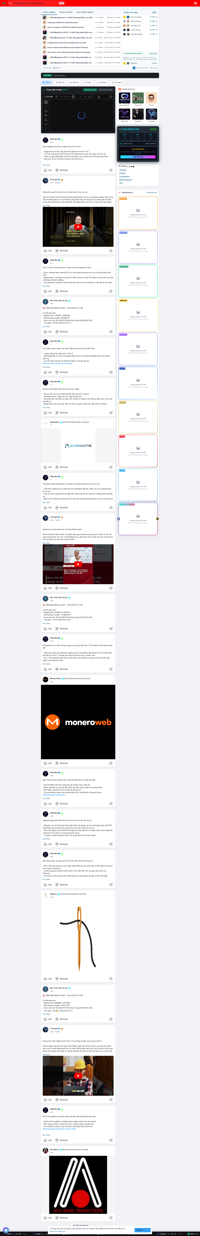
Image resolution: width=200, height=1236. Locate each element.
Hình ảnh (75, 82)
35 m (51, 183)
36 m (51, 263)
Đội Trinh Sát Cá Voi (58, 301)
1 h (51, 344)
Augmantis (54, 422)
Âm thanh (102, 82)
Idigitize (53, 894)
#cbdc (68, 1129)
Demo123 (134, 63)
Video (89, 82)
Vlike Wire (54, 139)
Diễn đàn (57, 68)
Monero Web (55, 678)
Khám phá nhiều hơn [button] (57, 1231)
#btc (121, 183)
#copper (69, 363)
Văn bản (61, 82)
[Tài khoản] (195, 3)
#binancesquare (49, 363)
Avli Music (54, 1150)
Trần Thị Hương (136, 17)
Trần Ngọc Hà (135, 25)
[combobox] (37, 3)
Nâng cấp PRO (138, 157)
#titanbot (123, 170)
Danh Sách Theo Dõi (105, 90)
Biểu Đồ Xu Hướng (90, 90)
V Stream (54, 180)
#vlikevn (122, 173)
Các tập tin (118, 82)
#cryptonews (60, 363)
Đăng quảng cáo (152, 192)
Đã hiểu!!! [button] (139, 1230)
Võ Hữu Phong (136, 21)
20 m (51, 142)
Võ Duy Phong (136, 30)
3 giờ (51, 991)
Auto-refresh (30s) (142, 68)
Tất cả (47, 82)
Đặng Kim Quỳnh (136, 34)
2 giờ (51, 520)
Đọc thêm (46, 165)
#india (73, 1129)
